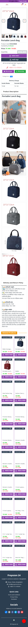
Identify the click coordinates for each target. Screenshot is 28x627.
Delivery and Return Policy (13, 283)
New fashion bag (7, 393)
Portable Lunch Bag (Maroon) (11, 371)
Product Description (10, 92)
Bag (11, 76)
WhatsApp (21, 71)
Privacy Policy (14, 597)
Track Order (23, 1)
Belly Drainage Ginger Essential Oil (12, 349)
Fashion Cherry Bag (20, 393)
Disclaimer (14, 599)
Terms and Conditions (14, 595)
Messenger (9, 71)
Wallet (17, 371)
